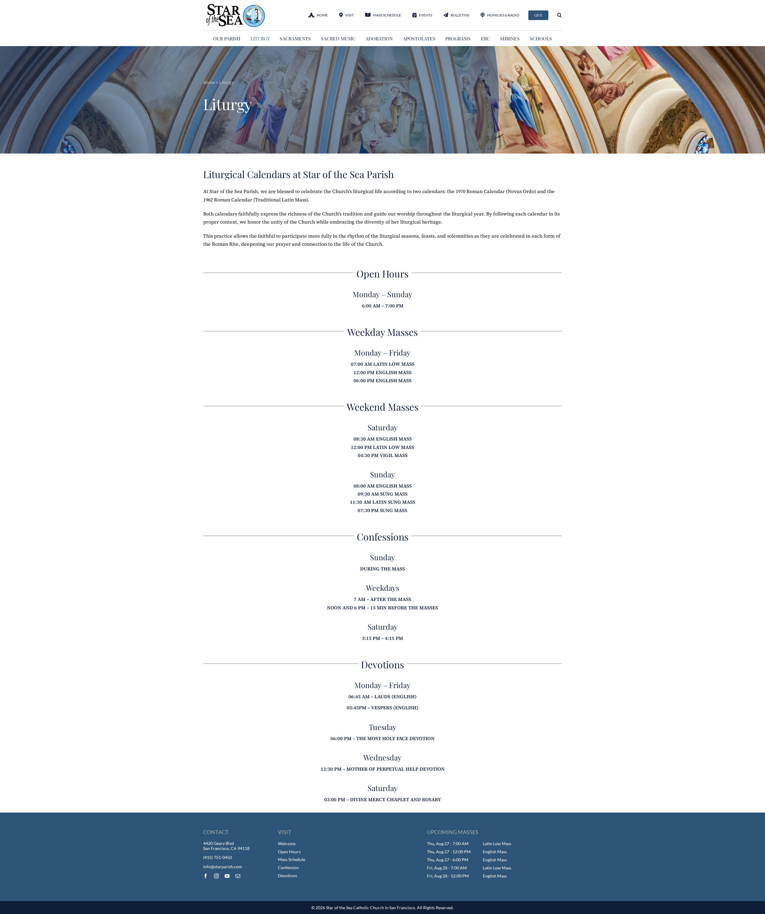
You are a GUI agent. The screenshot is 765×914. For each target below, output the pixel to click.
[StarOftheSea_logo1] (236, 5)
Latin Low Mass (497, 843)
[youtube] (227, 876)
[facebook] (205, 876)
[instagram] (216, 876)
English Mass (495, 851)
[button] (559, 15)
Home (209, 82)
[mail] (237, 876)
